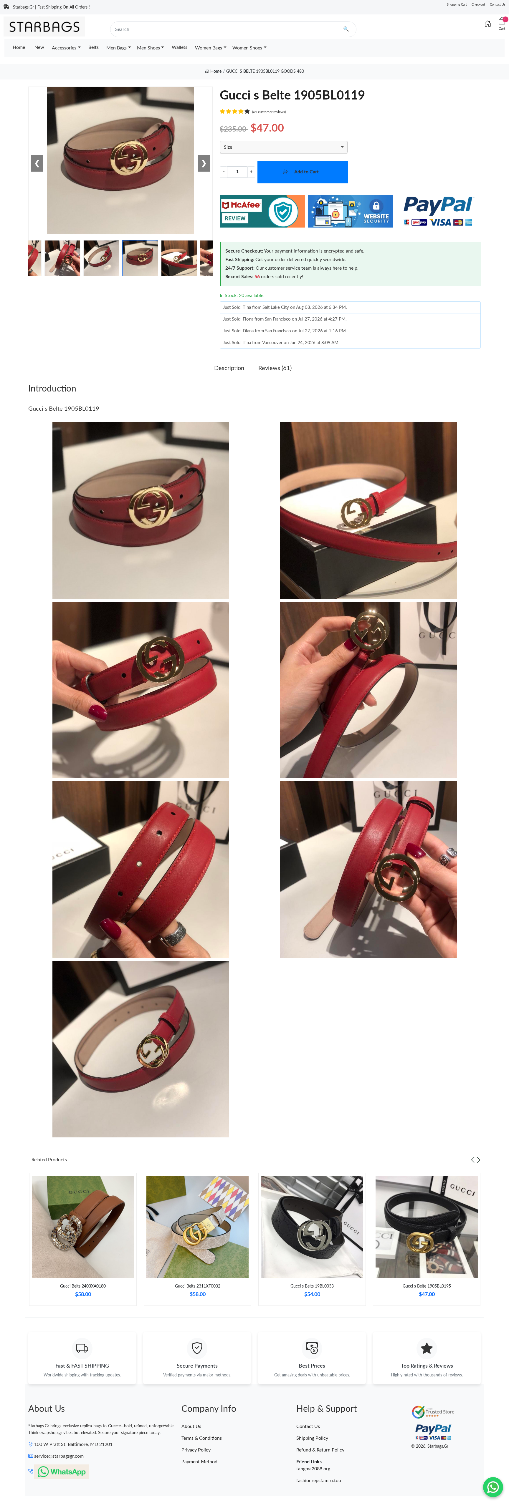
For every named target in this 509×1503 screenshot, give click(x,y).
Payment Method (199, 1461)
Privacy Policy (196, 1450)
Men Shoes (148, 48)
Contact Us (497, 4)
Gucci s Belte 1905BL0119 (63, 409)
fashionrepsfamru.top (318, 1480)
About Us (191, 1426)
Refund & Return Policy (320, 1450)
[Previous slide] (472, 1159)
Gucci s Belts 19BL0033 (312, 1286)
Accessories (64, 48)
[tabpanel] (83, 1241)
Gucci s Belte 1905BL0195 (427, 1286)
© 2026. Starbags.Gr (429, 1446)
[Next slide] (478, 1159)
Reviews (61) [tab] (275, 368)
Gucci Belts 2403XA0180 (83, 1286)
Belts (93, 47)
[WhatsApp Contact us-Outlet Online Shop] (493, 1487)
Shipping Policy (312, 1438)
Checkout (478, 4)
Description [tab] (229, 368)
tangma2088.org (313, 1468)
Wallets (179, 47)
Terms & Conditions (201, 1438)
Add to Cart (306, 172)
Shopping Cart (457, 4)
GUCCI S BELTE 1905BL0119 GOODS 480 (265, 71)
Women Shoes (247, 48)
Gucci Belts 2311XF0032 (197, 1286)
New (39, 47)
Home (19, 47)
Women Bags (208, 48)
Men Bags (116, 48)
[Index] (487, 24)
